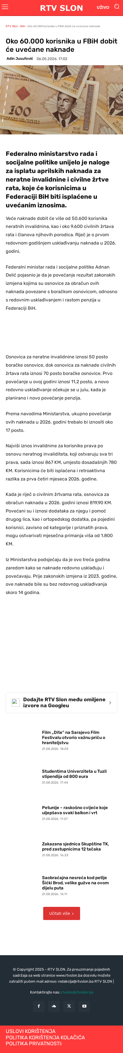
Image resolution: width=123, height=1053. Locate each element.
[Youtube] (84, 1006)
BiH (22, 26)
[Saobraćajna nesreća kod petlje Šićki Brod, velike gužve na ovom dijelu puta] (22, 884)
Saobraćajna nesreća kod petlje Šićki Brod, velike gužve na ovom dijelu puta (75, 883)
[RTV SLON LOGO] (61, 7)
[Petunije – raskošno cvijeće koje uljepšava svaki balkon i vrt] (22, 812)
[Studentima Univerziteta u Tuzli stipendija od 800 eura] (22, 775)
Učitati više (59, 913)
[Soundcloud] (53, 1006)
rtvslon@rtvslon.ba (77, 992)
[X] (69, 1006)
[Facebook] (38, 1006)
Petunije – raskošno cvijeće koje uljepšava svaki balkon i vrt (75, 810)
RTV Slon (12, 26)
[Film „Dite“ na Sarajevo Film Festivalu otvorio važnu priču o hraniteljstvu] (22, 739)
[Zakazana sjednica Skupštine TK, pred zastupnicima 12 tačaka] (22, 848)
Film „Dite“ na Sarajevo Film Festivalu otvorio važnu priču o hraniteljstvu (73, 737)
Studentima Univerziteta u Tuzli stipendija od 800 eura (74, 774)
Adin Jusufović (20, 58)
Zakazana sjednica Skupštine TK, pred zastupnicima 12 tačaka (75, 846)
